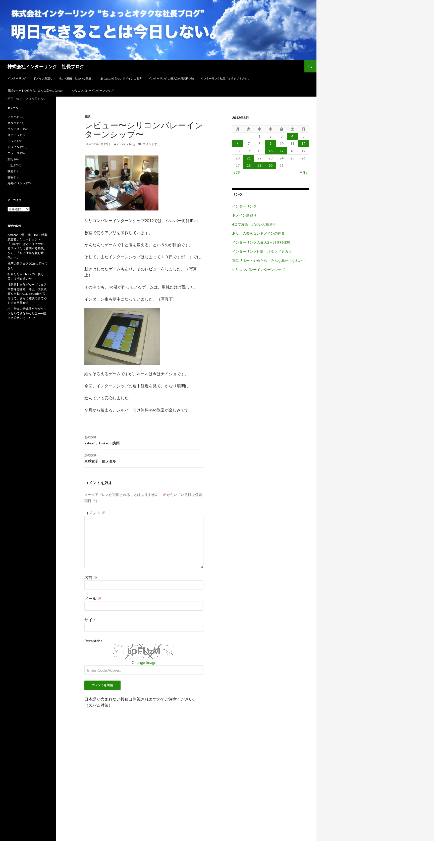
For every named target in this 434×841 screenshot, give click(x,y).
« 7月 (237, 173)
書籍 (11, 177)
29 (259, 165)
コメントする (151, 144)
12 (303, 143)
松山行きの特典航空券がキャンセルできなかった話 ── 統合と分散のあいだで (27, 313)
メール (92, 598)
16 (270, 151)
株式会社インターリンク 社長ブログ (46, 66)
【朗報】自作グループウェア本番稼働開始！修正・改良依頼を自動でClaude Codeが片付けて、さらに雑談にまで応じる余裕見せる (27, 294)
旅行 (11, 159)
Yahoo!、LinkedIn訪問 (102, 440)
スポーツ (14, 135)
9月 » (304, 173)
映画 (11, 171)
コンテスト (15, 129)
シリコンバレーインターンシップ (93, 90)
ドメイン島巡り (43, 78)
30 (270, 165)
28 (249, 165)
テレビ (12, 141)
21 (249, 158)
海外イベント (17, 183)
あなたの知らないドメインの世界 (121, 78)
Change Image (144, 662)
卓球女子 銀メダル (100, 458)
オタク (12, 123)
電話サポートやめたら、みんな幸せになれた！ (37, 90)
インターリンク (17, 78)
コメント (94, 512)
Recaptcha (93, 640)
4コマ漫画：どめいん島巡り (76, 78)
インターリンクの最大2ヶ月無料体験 (171, 78)
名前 (90, 577)
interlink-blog (126, 144)
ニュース (14, 153)
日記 (87, 116)
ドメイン (14, 147)
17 (282, 151)
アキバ (12, 117)
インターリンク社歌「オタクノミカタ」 (225, 78)
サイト (90, 619)
